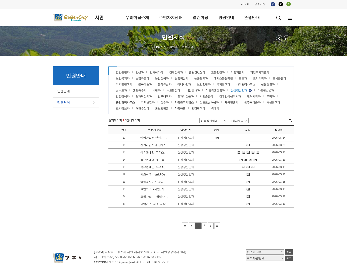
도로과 (243, 78)
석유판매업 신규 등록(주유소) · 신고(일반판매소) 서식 (154, 159)
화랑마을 (180, 108)
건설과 (140, 72)
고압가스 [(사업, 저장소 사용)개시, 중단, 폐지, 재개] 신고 (154, 189)
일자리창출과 (185, 96)
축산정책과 (273, 102)
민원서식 (187, 46)
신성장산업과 (239, 90)
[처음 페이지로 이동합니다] (185, 226)
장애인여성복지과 (230, 96)
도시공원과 (279, 78)
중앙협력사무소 (125, 102)
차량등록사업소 (184, 102)
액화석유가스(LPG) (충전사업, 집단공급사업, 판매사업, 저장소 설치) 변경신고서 (154, 174)
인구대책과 (164, 96)
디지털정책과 (124, 84)
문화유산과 (164, 84)
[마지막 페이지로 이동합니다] (217, 226)
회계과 (215, 108)
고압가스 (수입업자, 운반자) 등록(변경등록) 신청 (154, 196)
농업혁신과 (181, 78)
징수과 (164, 102)
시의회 (245, 4)
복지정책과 (223, 84)
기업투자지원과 (259, 72)
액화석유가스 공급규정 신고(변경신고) (154, 181)
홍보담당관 (162, 108)
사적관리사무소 (245, 84)
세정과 (156, 90)
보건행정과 (204, 84)
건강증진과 (123, 72)
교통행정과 (218, 72)
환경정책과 (198, 108)
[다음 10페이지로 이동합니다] (211, 226)
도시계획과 (260, 78)
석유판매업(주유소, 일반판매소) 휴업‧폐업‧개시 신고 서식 (154, 167)
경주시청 (259, 4)
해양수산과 (142, 108)
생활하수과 (139, 90)
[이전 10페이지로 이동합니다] (192, 226)
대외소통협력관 (223, 78)
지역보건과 (148, 102)
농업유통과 (142, 78)
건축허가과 (156, 72)
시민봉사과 (193, 90)
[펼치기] (279, 38)
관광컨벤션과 (197, 72)
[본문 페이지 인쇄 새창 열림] (287, 38)
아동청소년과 (266, 90)
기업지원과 (237, 72)
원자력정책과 (144, 96)
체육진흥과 (231, 102)
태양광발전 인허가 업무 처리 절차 (154, 137)
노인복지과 (123, 78)
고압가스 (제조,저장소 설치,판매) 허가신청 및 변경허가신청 (154, 204)
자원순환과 (206, 96)
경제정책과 (176, 72)
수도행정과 (173, 90)
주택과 (270, 96)
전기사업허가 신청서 (153, 145)
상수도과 (121, 90)
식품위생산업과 (215, 90)
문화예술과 (145, 84)
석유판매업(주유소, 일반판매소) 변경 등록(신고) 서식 (154, 152)
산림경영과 (268, 84)
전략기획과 (254, 96)
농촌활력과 (201, 78)
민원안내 (172, 46)
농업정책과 (162, 78)
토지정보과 (123, 108)
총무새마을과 (252, 102)
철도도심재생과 (209, 102)
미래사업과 (184, 84)
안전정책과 (123, 96)
